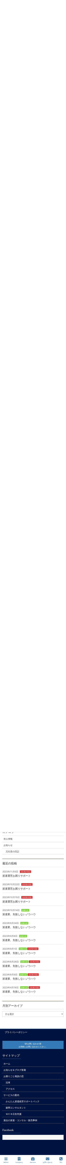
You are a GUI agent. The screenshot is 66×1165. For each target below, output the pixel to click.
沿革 (8, 1082)
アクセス (10, 1088)
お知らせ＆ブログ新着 (15, 1070)
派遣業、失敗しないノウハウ (19, 914)
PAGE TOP (60, 1150)
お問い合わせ (47, 1162)
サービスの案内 (11, 1095)
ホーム (7, 1063)
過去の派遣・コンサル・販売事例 (20, 1120)
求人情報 (8, 838)
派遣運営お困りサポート (16, 875)
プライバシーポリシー (16, 1032)
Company (19, 1162)
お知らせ (8, 845)
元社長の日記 (12, 851)
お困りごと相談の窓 (14, 1076)
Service (33, 1162)
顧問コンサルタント (16, 1107)
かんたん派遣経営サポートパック (22, 1101)
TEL (60, 1162)
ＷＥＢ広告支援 (13, 1114)
